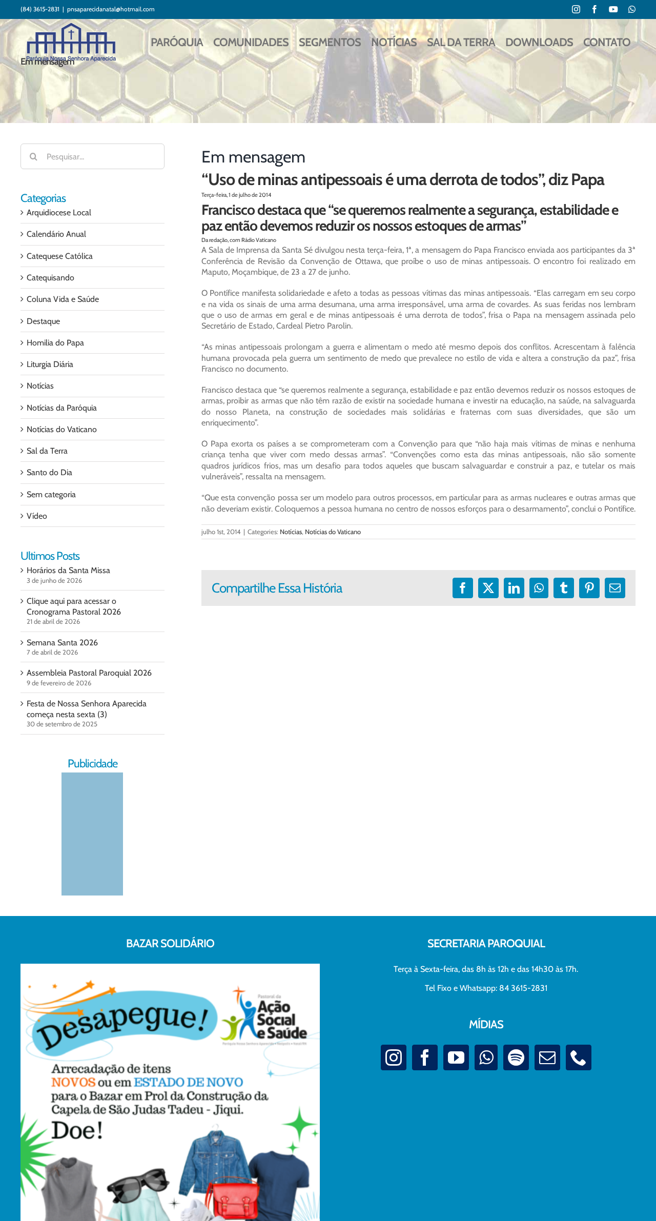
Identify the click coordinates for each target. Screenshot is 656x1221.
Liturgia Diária (50, 364)
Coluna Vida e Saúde (63, 299)
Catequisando (50, 277)
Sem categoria (51, 494)
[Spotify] (516, 1057)
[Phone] (578, 1057)
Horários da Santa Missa (68, 570)
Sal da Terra (47, 451)
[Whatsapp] (486, 1057)
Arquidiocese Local (59, 212)
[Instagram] (393, 1057)
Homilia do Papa (55, 343)
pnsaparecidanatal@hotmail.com (111, 9)
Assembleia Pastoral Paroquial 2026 (89, 673)
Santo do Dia (49, 472)
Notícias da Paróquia (62, 408)
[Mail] (547, 1057)
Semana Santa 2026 (62, 642)
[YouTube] (456, 1057)
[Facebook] (425, 1057)
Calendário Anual (56, 234)
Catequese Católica (60, 256)
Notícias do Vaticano (333, 531)
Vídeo (37, 516)
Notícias (291, 531)
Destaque (43, 321)
